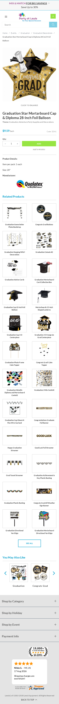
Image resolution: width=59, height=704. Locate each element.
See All (29, 543)
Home (5, 33)
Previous (5, 573)
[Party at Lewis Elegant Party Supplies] (29, 16)
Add (39, 144)
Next (53, 573)
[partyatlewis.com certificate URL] (29, 687)
